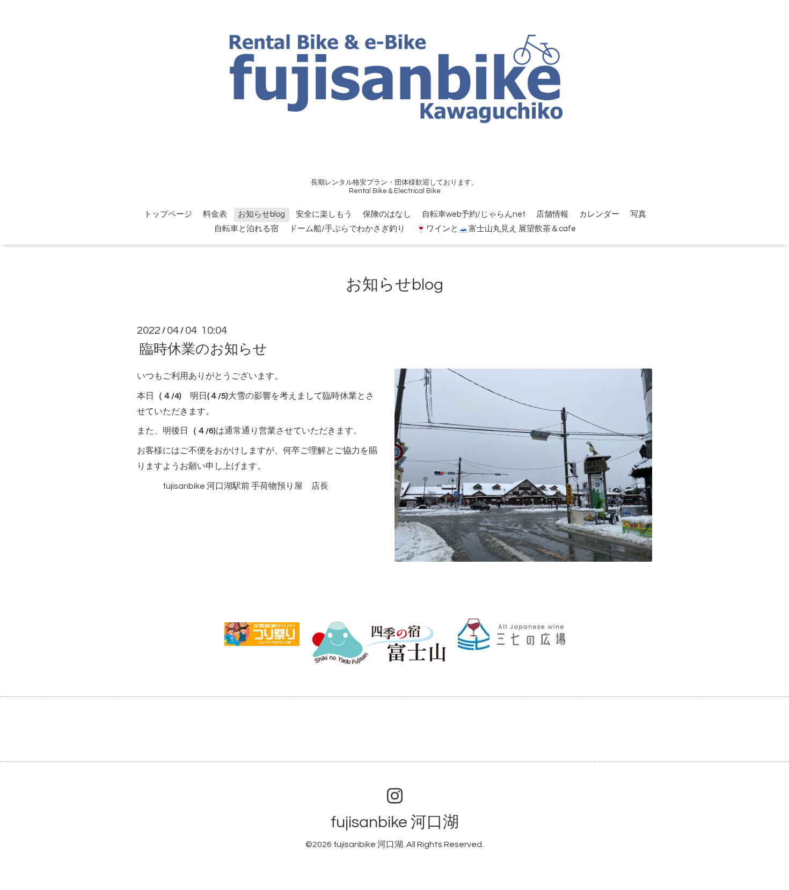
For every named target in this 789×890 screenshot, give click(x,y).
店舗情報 (552, 214)
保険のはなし (387, 214)
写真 (638, 214)
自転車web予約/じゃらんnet (473, 214)
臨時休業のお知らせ (203, 349)
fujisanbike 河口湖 (395, 822)
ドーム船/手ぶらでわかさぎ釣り (347, 229)
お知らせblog (261, 214)
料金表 (215, 214)
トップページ (168, 214)
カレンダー (599, 214)
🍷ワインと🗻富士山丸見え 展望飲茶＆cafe (496, 229)
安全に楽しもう (324, 214)
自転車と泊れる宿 (246, 229)
